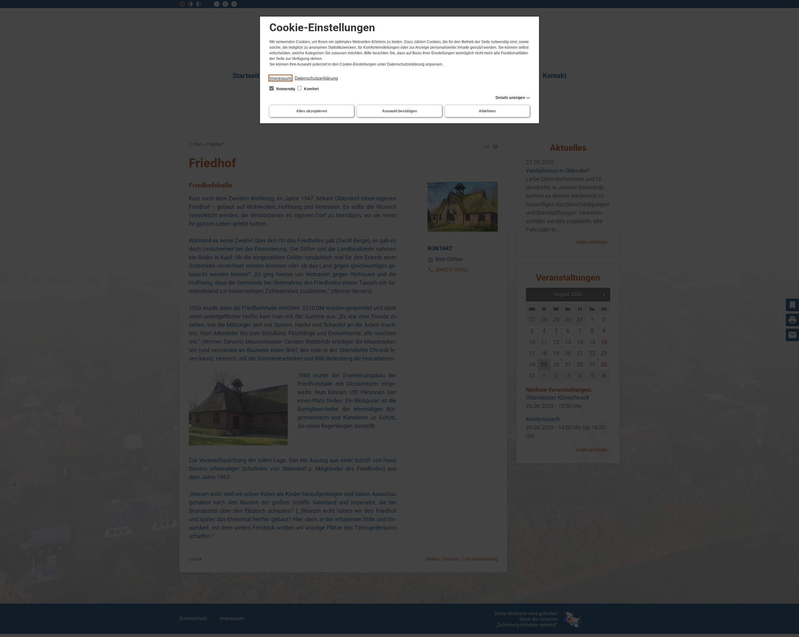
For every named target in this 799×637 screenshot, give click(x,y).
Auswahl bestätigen (399, 111)
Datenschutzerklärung (316, 78)
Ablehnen (487, 111)
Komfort (311, 89)
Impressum (280, 78)
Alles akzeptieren (311, 111)
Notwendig (285, 89)
